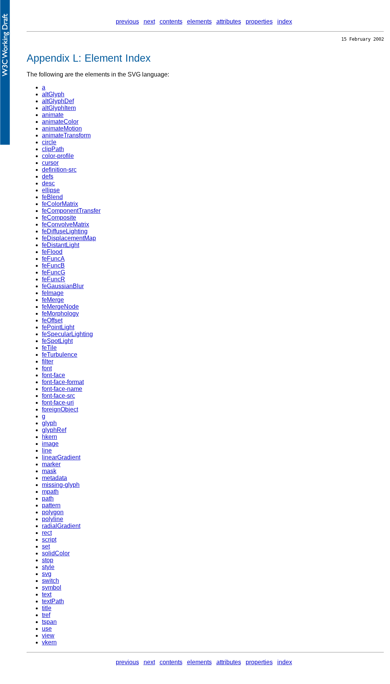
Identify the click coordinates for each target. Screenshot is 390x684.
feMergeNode (60, 306)
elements (199, 21)
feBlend (52, 197)
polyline (52, 519)
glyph (49, 423)
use (47, 628)
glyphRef (54, 430)
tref (46, 615)
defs (47, 176)
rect (47, 532)
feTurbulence (59, 354)
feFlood (52, 252)
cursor (50, 162)
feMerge (53, 300)
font (47, 368)
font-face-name (62, 389)
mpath (50, 491)
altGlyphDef (58, 101)
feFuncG (53, 272)
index (284, 21)
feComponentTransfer (71, 210)
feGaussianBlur (63, 286)
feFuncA (53, 258)
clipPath (53, 149)
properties (259, 21)
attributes (228, 21)
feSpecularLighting (67, 334)
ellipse (51, 190)
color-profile (58, 156)
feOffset (52, 320)
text (46, 594)
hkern (49, 437)
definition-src (59, 169)
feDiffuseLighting (65, 231)
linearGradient (61, 457)
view (48, 635)
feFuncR (53, 279)
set (46, 546)
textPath (53, 601)
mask (49, 471)
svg (46, 574)
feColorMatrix (60, 204)
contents (171, 21)
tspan (49, 622)
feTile (49, 347)
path (48, 498)
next (149, 21)
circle (49, 142)
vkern (49, 642)
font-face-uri (58, 402)
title (46, 608)
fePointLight (58, 327)
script (49, 539)
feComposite (59, 217)
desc (48, 183)
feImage (53, 293)
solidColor (56, 553)
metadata (54, 478)
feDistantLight (60, 245)
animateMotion (62, 128)
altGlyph (53, 94)
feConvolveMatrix (65, 224)
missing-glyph (61, 485)
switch (50, 580)
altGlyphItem (59, 108)
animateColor (60, 121)
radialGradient (61, 526)
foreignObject (60, 409)
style (48, 567)
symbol (51, 587)
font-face (53, 375)
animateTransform (66, 135)
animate (53, 115)
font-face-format (63, 382)
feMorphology (60, 313)
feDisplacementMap (69, 238)
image (50, 443)
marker (51, 464)
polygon (53, 512)
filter (47, 361)
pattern (51, 505)
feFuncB (53, 265)
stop (47, 560)
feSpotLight (57, 341)
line (47, 450)
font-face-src (58, 395)
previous (127, 21)
